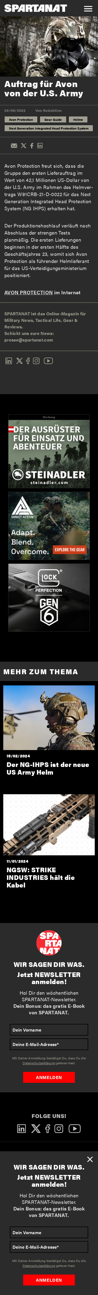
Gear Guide (53, 119)
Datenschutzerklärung (39, 1265)
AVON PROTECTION (28, 292)
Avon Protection (21, 119)
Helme (78, 119)
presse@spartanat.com (28, 340)
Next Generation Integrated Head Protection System (48, 128)
